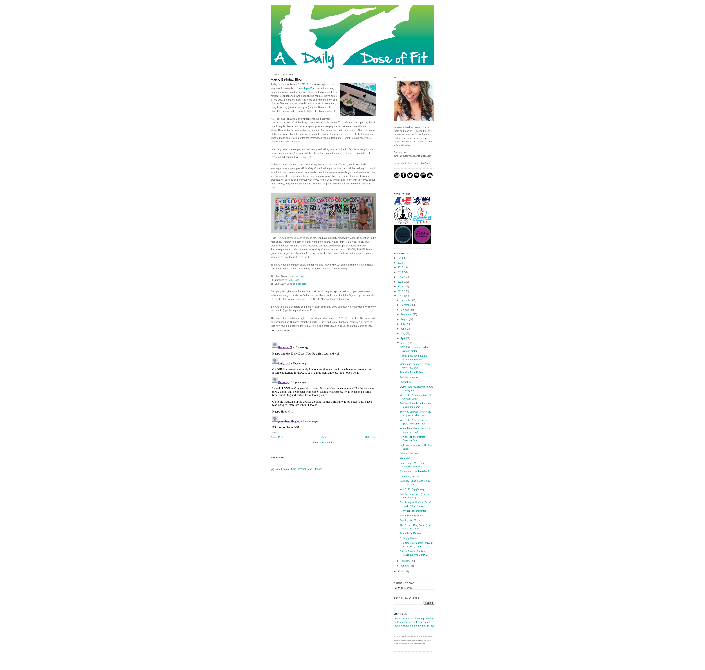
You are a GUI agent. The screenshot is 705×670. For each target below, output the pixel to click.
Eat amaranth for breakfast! (414, 471)
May (403, 333)
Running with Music (410, 520)
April (403, 338)
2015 (401, 277)
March (404, 343)
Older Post (370, 437)
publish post (304, 88)
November (406, 305)
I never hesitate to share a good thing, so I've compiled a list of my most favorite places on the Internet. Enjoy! (414, 622)
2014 (401, 281)
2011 (401, 296)
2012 (401, 291)
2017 (401, 267)
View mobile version (323, 442)
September (407, 314)
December (406, 300)
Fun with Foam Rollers (412, 372)
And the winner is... (410, 377)
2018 (401, 262)
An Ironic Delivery (409, 453)
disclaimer (422, 643)
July (403, 324)
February (406, 561)
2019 (401, 258)
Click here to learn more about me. (412, 163)
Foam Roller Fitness (410, 533)
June (403, 328)
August (405, 319)
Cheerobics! (406, 382)
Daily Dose (293, 280)
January (405, 565)
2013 (401, 286)
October (405, 309)
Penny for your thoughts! (413, 510)
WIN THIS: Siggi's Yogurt (413, 489)
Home (324, 437)
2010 (401, 571)
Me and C (405, 458)
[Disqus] (323, 387)
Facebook (298, 276)
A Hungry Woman (409, 538)
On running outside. (410, 476)
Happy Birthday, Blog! (287, 79)
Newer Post (277, 437)
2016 (401, 272)
